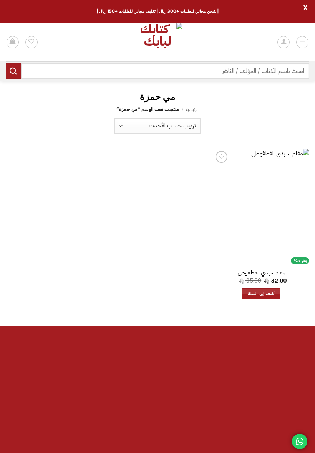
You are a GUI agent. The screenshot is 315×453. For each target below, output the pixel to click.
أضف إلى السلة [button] (261, 294)
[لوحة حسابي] (283, 42)
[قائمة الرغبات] (31, 42)
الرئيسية (192, 109)
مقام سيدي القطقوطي (261, 272)
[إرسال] (13, 70)
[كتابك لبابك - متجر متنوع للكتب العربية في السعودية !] (157, 42)
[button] (302, 42)
